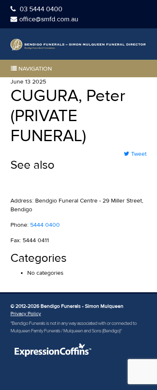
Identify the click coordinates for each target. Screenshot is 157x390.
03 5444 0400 (40, 9)
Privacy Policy (25, 314)
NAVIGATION (34, 68)
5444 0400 (45, 224)
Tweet (138, 153)
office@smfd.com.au (48, 19)
